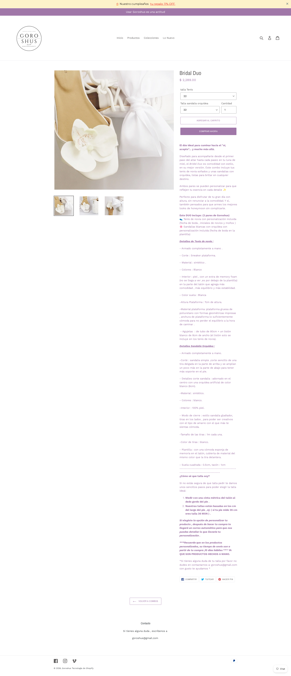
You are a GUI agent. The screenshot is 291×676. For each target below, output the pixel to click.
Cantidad (226, 103)
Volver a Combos (148, 601)
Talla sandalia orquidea (194, 103)
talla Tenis (186, 89)
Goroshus (66, 668)
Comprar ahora (208, 131)
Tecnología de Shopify (82, 668)
